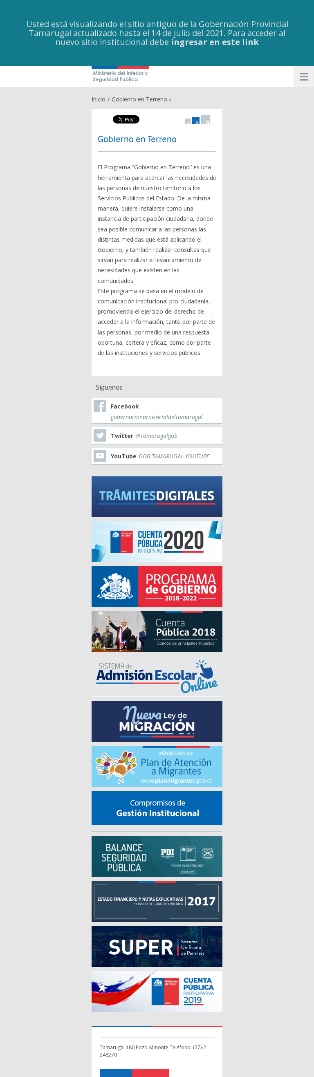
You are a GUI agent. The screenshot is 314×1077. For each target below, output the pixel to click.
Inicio (98, 99)
